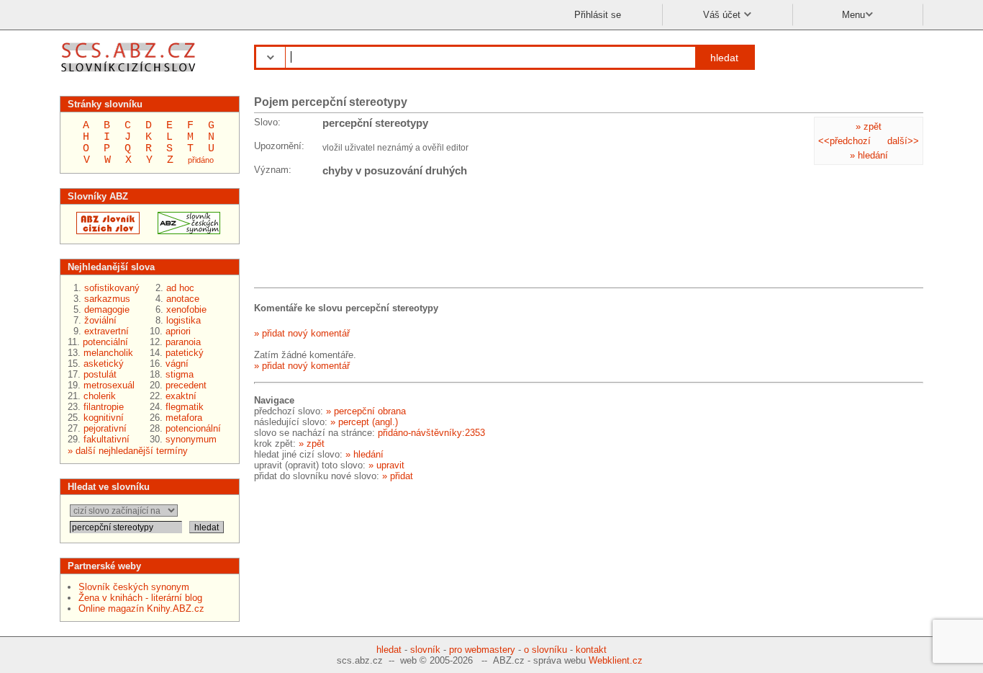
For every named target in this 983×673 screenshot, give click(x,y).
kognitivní (103, 417)
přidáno (201, 160)
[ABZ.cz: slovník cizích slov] (104, 231)
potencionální (193, 428)
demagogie (107, 309)
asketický (103, 363)
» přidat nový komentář (302, 333)
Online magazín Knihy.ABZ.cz (141, 608)
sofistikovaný (112, 287)
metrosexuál (109, 385)
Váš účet (723, 14)
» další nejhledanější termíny (128, 450)
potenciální (105, 341)
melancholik (108, 352)
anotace (182, 298)
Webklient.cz (616, 660)
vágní (177, 363)
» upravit (386, 465)
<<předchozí (844, 140)
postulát (100, 374)
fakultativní (106, 439)
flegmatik (185, 406)
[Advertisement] (369, 235)
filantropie (103, 406)
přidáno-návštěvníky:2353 (431, 432)
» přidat (397, 476)
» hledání (869, 155)
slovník (425, 649)
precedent (186, 385)
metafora (184, 417)
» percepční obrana (366, 411)
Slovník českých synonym (133, 586)
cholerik (99, 396)
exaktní (181, 396)
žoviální (100, 320)
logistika (183, 320)
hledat (724, 57)
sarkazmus (107, 298)
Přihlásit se (597, 14)
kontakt (591, 649)
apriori (178, 331)
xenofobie (186, 309)
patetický (185, 352)
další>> (903, 140)
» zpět (869, 126)
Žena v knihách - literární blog (140, 597)
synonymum (191, 439)
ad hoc (180, 287)
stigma (180, 374)
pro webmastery (482, 649)
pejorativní (105, 428)
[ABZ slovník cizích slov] (130, 73)
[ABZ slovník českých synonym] (184, 231)
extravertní (106, 331)
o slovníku (545, 649)
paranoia (183, 341)
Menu (853, 14)
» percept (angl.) (364, 421)
